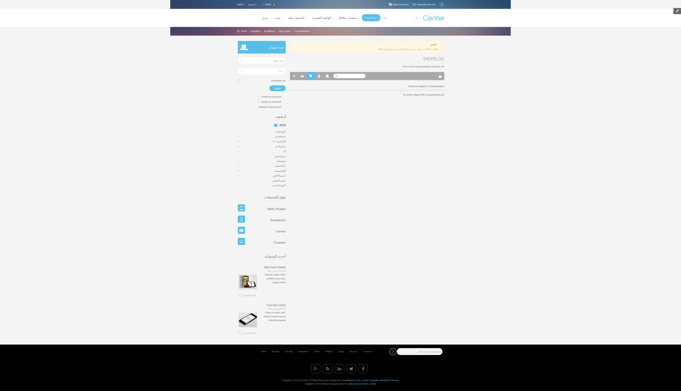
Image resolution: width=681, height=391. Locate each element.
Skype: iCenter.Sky (400, 4)
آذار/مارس (279, 141)
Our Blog (288, 351)
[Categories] (302, 76)
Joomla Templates (370, 380)
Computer (279, 242)
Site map (275, 351)
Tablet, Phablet (276, 209)
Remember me (278, 81)
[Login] (440, 76)
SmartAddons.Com (351, 380)
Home (244, 31)
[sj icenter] (428, 18)
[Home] (294, 76)
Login (240, 4)
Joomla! (309, 384)
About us (353, 351)
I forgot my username (271, 102)
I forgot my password (271, 97)
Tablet (316, 351)
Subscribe (392, 351)
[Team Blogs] (327, 76)
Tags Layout (284, 31)
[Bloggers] (319, 76)
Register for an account (270, 107)
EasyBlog (255, 31)
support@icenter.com (426, 4)
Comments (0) (249, 295)
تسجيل (251, 4)
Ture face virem (276, 305)
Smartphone (278, 220)
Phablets (329, 351)
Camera (281, 231)
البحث (442, 4)
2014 (282, 125)
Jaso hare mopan (275, 267)
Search (336, 76)
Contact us (367, 351)
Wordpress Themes (389, 380)
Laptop (341, 351)
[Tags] (311, 76)
